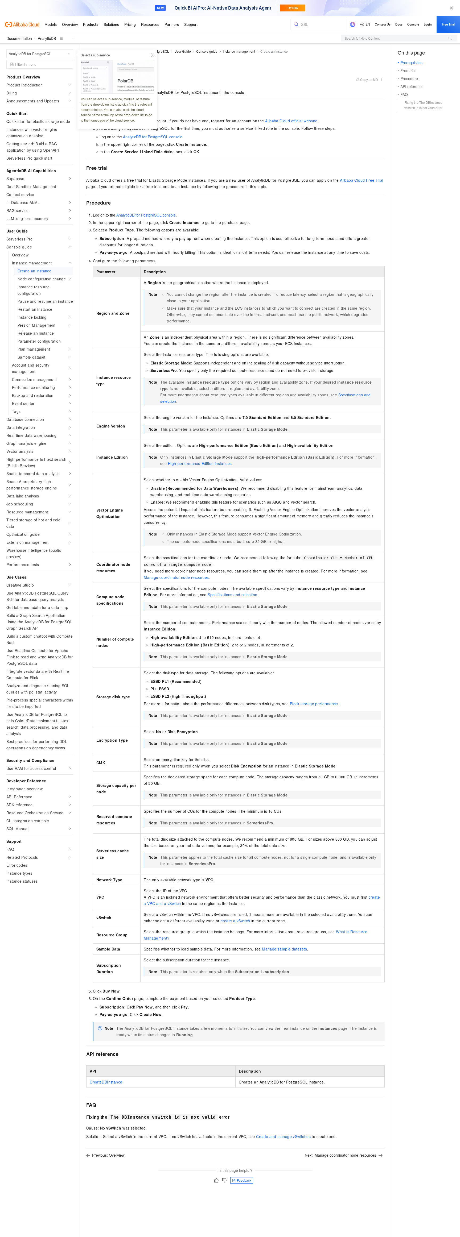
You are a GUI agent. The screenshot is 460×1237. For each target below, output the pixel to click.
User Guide (182, 51)
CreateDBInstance (106, 1082)
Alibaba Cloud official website (291, 120)
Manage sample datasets (284, 949)
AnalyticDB (47, 38)
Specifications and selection (232, 594)
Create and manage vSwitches (283, 1136)
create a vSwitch (235, 920)
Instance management (239, 51)
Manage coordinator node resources (176, 577)
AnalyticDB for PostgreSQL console (152, 136)
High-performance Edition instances (200, 463)
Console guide (206, 51)
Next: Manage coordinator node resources (340, 1155)
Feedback (244, 1180)
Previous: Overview (108, 1155)
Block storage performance (314, 703)
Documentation (19, 38)
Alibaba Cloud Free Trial (361, 180)
